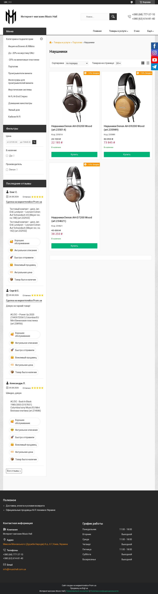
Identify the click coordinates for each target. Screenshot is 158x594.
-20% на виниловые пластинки (23, 59)
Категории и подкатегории (19, 39)
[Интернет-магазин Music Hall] (11, 16)
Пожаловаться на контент (77, 591)
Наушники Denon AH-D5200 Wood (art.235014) (71, 128)
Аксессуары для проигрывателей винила (20, 81)
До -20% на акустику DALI (21, 53)
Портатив (77, 42)
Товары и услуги (117, 31)
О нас (137, 31)
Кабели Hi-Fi (14, 116)
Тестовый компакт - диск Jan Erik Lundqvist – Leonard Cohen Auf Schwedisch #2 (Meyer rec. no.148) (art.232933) (25, 213)
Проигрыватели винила (20, 73)
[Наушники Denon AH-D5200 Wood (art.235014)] (74, 96)
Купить (74, 154)
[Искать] (113, 16)
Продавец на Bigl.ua (79, 588)
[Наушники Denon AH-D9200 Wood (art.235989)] (127, 96)
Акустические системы (20, 89)
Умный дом (14, 110)
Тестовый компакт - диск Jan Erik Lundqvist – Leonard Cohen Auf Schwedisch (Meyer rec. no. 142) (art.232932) (25, 226)
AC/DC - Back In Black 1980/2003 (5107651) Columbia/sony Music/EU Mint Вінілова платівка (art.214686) (25, 406)
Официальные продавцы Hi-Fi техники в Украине (30, 510)
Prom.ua (92, 585)
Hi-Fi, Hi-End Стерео (17, 96)
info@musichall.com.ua (14, 569)
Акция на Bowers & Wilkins (21, 46)
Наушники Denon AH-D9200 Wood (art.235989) (124, 128)
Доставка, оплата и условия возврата (25, 505)
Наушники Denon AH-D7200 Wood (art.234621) (71, 219)
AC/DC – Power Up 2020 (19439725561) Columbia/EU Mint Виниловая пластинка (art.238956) (24, 319)
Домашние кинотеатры (20, 103)
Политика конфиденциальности (104, 591)
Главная (97, 31)
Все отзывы (13, 471)
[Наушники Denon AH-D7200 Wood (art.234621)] (74, 188)
